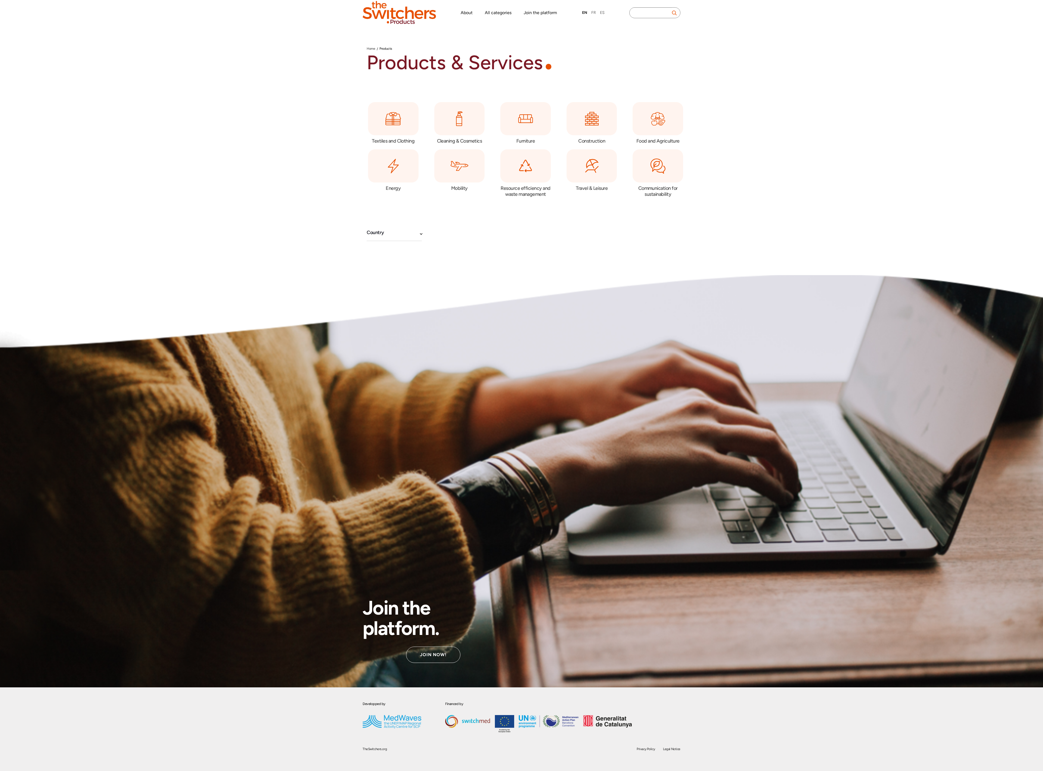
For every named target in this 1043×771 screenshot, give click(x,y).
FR (593, 12)
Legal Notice (671, 749)
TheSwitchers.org (375, 749)
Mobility (459, 188)
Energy (393, 188)
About (467, 12)
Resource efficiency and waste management (525, 191)
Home (371, 49)
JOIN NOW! (433, 654)
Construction (591, 141)
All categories (498, 12)
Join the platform (540, 12)
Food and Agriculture (658, 141)
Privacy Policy (646, 749)
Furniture (525, 141)
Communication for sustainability (658, 191)
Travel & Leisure (592, 188)
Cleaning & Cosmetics (459, 141)
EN (584, 12)
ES (602, 12)
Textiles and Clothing (393, 141)
